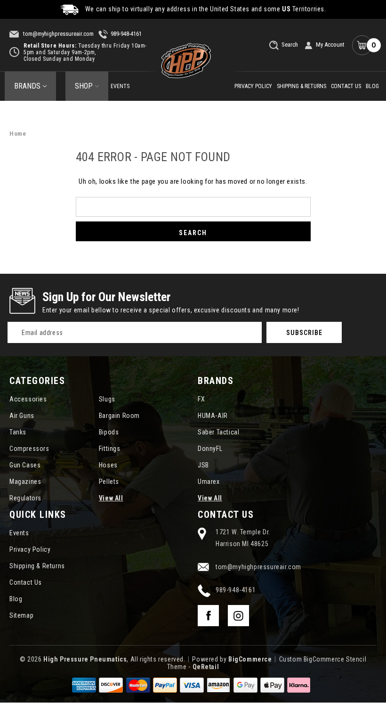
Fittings (110, 448)
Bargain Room (119, 415)
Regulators (25, 498)
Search (289, 44)
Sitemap (21, 615)
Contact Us (346, 86)
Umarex (209, 481)
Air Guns (21, 415)
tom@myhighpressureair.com (58, 33)
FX (201, 399)
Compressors (29, 448)
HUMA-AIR (213, 415)
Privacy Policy (253, 86)
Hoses (108, 465)
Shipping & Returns (301, 86)
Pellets (109, 481)
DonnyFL (210, 448)
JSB (203, 465)
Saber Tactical (218, 432)
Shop (84, 86)
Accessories (28, 399)
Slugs (107, 399)
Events (120, 86)
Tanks (17, 432)
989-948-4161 (126, 33)
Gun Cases (24, 465)
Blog (372, 86)
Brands (27, 86)
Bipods (109, 432)
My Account (330, 44)
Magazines (25, 481)
